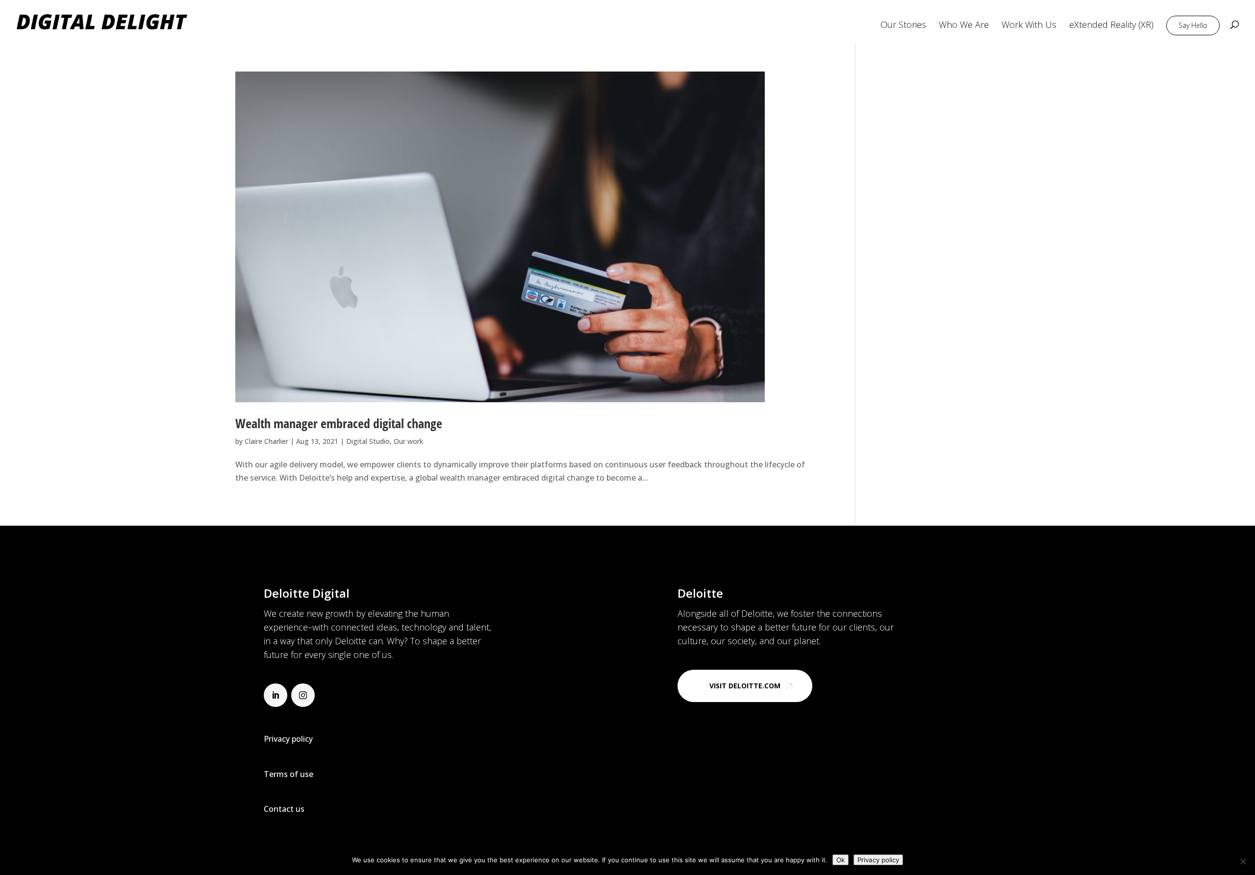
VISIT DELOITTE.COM (744, 685)
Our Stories (903, 25)
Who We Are (964, 25)
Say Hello (1193, 25)
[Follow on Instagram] (303, 695)
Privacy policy (878, 860)
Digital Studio (368, 441)
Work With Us (1029, 25)
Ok (840, 860)
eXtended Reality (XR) (1111, 25)
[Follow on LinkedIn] (275, 695)
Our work (408, 441)
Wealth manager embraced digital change (338, 423)
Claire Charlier (266, 441)
